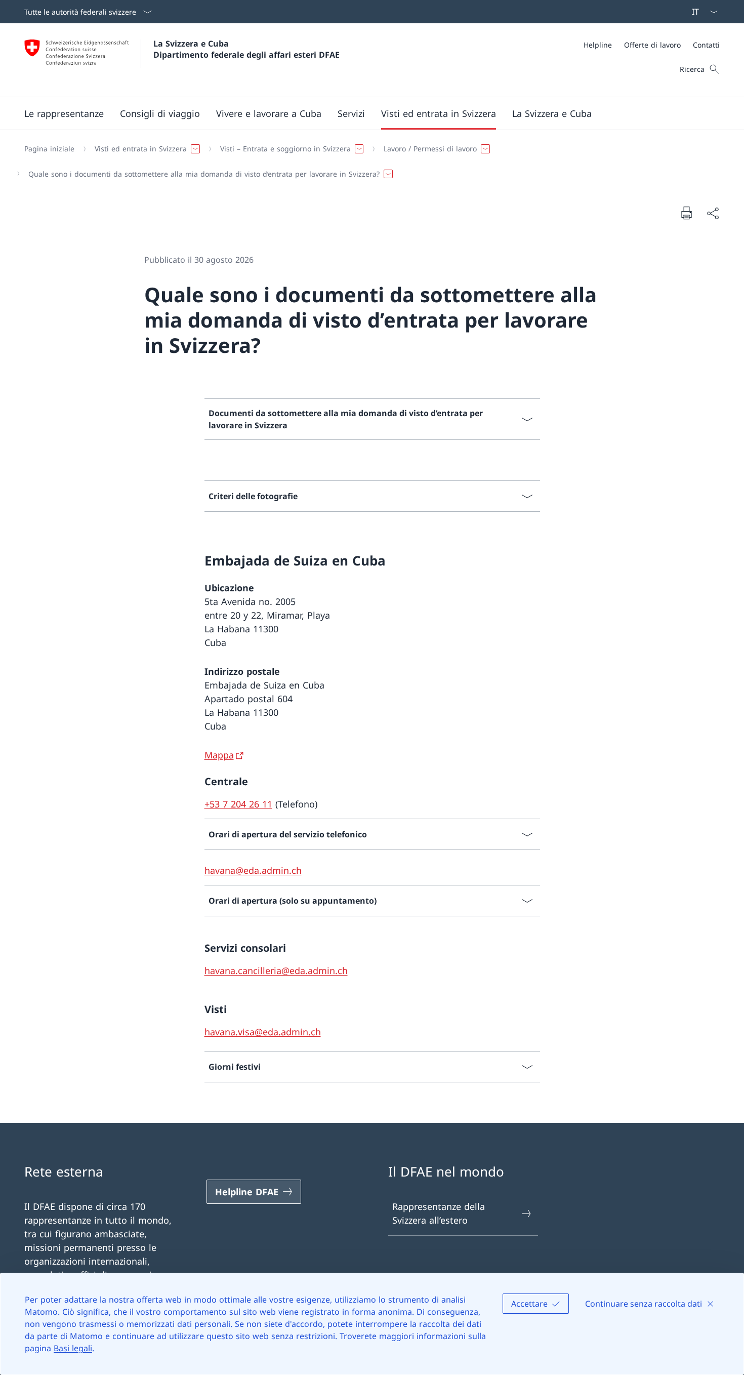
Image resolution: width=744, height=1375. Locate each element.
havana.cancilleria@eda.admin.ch (276, 970)
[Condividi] (712, 212)
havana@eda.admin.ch (253, 870)
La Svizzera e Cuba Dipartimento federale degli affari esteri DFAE (246, 49)
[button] (64, 113)
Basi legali (73, 1348)
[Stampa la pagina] (686, 212)
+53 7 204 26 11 (238, 804)
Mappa (219, 755)
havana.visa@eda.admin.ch (262, 1032)
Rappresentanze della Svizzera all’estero (438, 1213)
